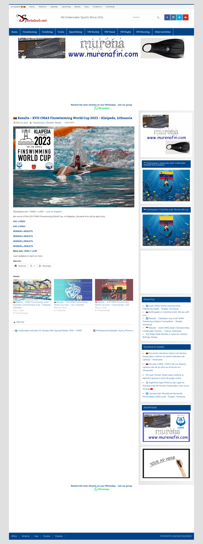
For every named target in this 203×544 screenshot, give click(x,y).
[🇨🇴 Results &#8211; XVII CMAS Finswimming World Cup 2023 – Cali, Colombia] (73, 290)
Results (77, 7)
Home (32, 7)
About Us (42, 7)
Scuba (61, 32)
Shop (86, 7)
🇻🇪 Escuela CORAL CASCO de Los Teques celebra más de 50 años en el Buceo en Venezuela (164, 367)
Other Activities (163, 32)
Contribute (110, 7)
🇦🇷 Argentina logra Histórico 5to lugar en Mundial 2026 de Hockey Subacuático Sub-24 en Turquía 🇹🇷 (166, 385)
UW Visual (109, 32)
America (25, 536)
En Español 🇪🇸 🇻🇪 (18, 7)
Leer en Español (54, 211)
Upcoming (66, 7)
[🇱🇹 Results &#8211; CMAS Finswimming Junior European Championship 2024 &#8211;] (32, 290)
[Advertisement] (101, 80)
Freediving (47, 32)
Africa (14, 536)
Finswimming (30, 32)
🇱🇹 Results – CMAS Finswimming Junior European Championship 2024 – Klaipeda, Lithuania (32, 305)
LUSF (34, 251)
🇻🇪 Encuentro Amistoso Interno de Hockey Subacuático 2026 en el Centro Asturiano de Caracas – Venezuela (164, 356)
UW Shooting (143, 32)
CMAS (27, 251)
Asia (36, 536)
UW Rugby (125, 32)
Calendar (54, 7)
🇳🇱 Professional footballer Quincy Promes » (113, 330)
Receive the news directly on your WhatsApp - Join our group (101, 105)
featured (20, 322)
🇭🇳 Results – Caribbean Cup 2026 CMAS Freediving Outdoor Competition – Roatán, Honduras (163, 321)
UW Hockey (93, 32)
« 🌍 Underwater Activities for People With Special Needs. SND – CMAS (47, 330)
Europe (47, 536)
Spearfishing (75, 32)
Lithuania (50, 122)
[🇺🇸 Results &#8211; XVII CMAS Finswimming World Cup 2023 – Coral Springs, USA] (114, 290)
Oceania (59, 536)
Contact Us (97, 7)
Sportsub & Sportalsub (182, 536)
